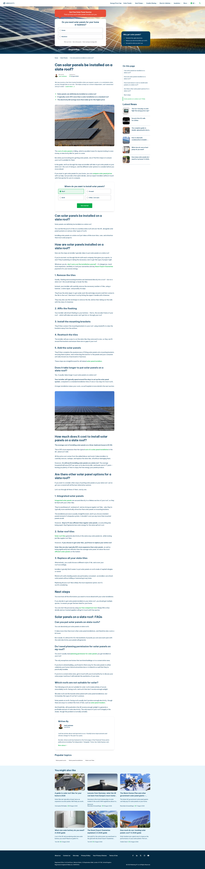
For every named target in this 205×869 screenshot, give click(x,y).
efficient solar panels (62, 552)
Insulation (177, 3)
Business (64, 36)
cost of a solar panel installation (97, 449)
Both (63, 197)
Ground (91, 191)
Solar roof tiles (60, 536)
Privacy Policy (85, 855)
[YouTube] (148, 855)
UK (193, 3)
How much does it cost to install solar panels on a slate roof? (136, 84)
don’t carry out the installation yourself (82, 264)
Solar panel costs (61, 760)
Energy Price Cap (115, 3)
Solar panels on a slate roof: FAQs (134, 99)
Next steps (127, 95)
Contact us (66, 855)
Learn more (69, 86)
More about (62, 745)
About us (58, 855)
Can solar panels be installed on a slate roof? (134, 71)
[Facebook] (133, 855)
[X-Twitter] (141, 855)
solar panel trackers (98, 703)
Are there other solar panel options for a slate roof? (136, 90)
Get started (84, 205)
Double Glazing (151, 3)
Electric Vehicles (165, 3)
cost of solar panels (65, 151)
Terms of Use (113, 855)
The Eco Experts (8, 3)
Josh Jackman (63, 76)
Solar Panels (127, 3)
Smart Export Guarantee (104, 266)
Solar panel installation (76, 760)
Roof (63, 191)
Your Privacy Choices (100, 855)
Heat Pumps (139, 3)
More (185, 3)
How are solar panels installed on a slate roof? (135, 78)
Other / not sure (94, 197)
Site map (76, 855)
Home (63, 30)
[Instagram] (144, 855)
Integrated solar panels (63, 500)
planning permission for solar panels (84, 654)
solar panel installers (94, 361)
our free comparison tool (88, 608)
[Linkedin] (137, 855)
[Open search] (200, 3)
